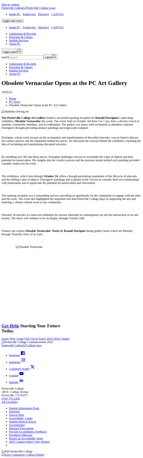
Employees (29, 14)
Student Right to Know (22, 421)
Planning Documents (21, 428)
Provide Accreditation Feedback (28, 431)
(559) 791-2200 (10, 398)
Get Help (10, 325)
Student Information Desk (24, 408)
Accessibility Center (21, 418)
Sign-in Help (16, 415)
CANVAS (57, 14)
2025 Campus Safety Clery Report (29, 441)
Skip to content (10, 4)
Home (12, 98)
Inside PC (14, 14)
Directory (43, 14)
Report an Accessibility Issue (26, 438)
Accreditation (17, 425)
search (5, 57)
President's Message (20, 435)
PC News (14, 101)
